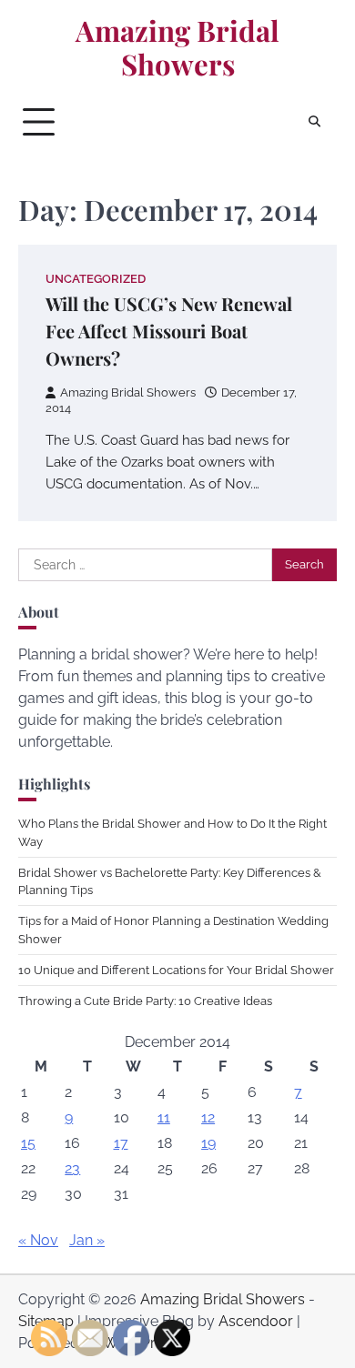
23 (72, 1168)
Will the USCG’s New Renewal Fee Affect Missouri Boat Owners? (169, 330)
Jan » (87, 1240)
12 (208, 1117)
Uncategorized (96, 279)
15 (28, 1143)
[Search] (314, 122)
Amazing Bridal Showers (177, 48)
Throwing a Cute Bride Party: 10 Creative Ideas (145, 1001)
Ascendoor (255, 1321)
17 (121, 1143)
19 (208, 1143)
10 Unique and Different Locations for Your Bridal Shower (176, 970)
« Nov (38, 1240)
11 (163, 1117)
